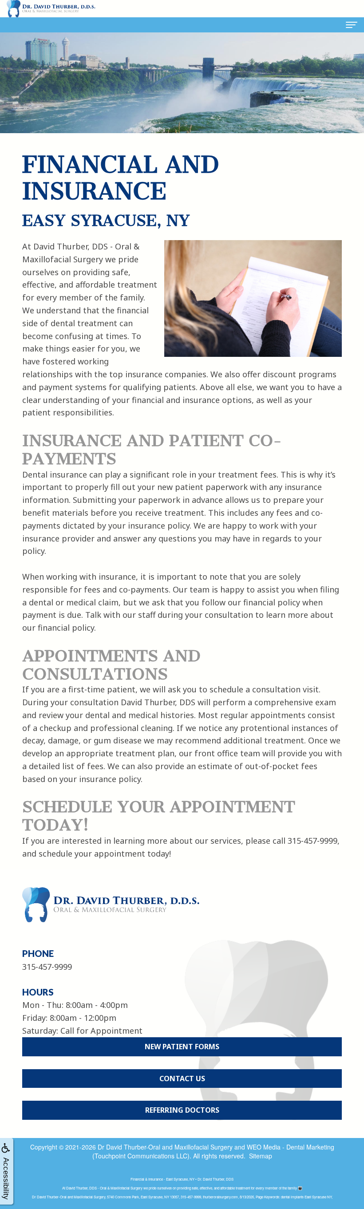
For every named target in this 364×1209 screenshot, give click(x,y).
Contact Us (182, 1078)
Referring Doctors (182, 1110)
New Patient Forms (182, 1046)
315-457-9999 (312, 840)
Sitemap (260, 1155)
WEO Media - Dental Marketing (290, 1146)
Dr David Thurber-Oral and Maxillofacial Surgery (165, 1146)
